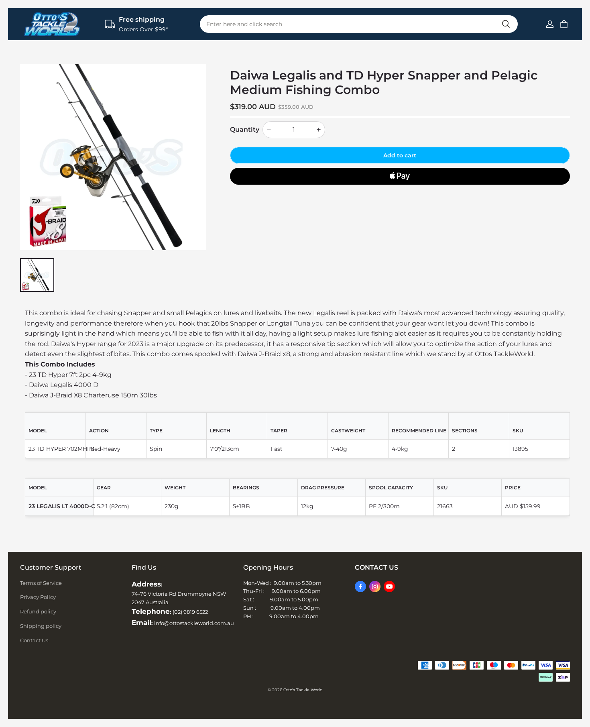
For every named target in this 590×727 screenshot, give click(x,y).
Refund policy (38, 611)
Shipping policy (40, 626)
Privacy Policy (38, 597)
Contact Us (34, 640)
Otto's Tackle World (303, 689)
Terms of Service (41, 583)
